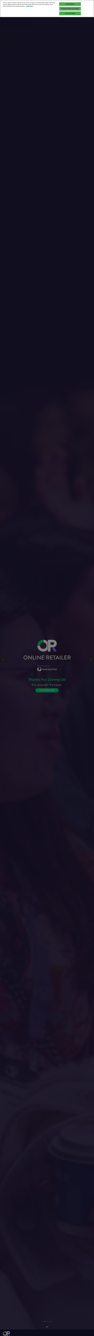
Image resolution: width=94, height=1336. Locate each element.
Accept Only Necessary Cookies (70, 8)
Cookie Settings (70, 4)
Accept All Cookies (70, 13)
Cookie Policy (29, 6)
